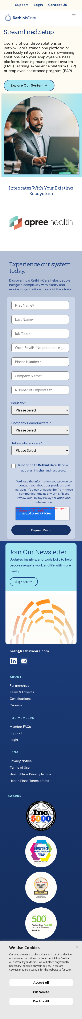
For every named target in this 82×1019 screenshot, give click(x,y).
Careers (16, 705)
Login (14, 739)
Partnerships (19, 685)
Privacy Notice (21, 761)
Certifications (20, 698)
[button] (73, 16)
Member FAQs (20, 726)
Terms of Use (20, 767)
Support (16, 733)
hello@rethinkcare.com (29, 651)
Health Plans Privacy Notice (30, 774)
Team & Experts (22, 692)
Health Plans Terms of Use (29, 781)
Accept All (41, 982)
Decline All (41, 1001)
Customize (41, 992)
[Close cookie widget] (77, 946)
